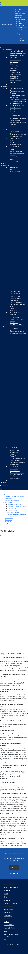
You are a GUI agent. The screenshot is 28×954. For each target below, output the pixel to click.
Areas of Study (14, 97)
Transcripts (13, 124)
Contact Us (14, 867)
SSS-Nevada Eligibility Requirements (17, 506)
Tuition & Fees (8, 909)
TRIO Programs (14, 323)
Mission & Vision (14, 450)
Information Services (15, 144)
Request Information (15, 80)
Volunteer (12, 155)
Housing (12, 159)
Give (20, 34)
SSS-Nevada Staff (12, 510)
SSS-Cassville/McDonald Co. (13, 500)
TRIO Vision (8, 523)
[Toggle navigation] (1, 489)
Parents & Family (20, 13)
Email (19, 21)
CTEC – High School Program (18, 101)
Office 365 (21, 25)
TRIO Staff (8, 522)
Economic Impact (14, 464)
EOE (5, 939)
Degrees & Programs (11, 887)
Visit (20, 38)
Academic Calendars (15, 108)
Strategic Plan (14, 452)
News (20, 36)
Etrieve (20, 29)
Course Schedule (14, 110)
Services (12, 140)
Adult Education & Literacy (17, 325)
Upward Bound (9, 525)
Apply (4, 482)
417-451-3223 (14, 860)
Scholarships (13, 70)
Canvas (20, 23)
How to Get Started (15, 60)
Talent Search (8, 520)
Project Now (8, 498)
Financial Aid (13, 68)
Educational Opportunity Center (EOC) (15, 496)
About (4, 326)
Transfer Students (15, 120)
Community (5, 165)
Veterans (12, 82)
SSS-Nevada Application (14, 504)
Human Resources (15, 476)
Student (6, 922)
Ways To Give (13, 310)
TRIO (3, 494)
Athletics (4, 163)
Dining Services (14, 161)
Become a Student (7, 49)
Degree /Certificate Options (17, 95)
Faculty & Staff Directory (17, 474)
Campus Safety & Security (17, 473)
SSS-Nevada (8, 502)
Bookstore (13, 126)
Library (12, 113)
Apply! (11, 64)
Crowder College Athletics (17, 153)
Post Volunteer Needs (16, 302)
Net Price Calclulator (15, 74)
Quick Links (18, 17)
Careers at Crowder (15, 296)
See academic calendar (6, 2)
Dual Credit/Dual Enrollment (18, 122)
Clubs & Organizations (16, 151)
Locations (21, 40)
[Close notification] (1, 4)
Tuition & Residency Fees (16, 72)
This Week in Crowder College (18, 462)
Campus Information (15, 460)
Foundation (18, 15)
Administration (14, 469)
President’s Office (15, 478)
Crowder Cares (22, 27)
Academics (5, 86)
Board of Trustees (15, 471)
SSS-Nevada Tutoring (13, 512)
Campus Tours (14, 62)
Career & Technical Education (18, 99)
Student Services (20, 9)
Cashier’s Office (14, 76)
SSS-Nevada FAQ (12, 508)
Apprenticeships (14, 317)
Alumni (12, 306)
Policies (12, 454)
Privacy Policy (7, 936)
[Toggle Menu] (13, 8)
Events (12, 149)
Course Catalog (14, 111)
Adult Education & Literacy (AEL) (19, 118)
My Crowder (21, 19)
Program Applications (16, 103)
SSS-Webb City (9, 518)
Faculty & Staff (19, 11)
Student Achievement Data (17, 458)
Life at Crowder (6, 129)
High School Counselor (11, 934)
